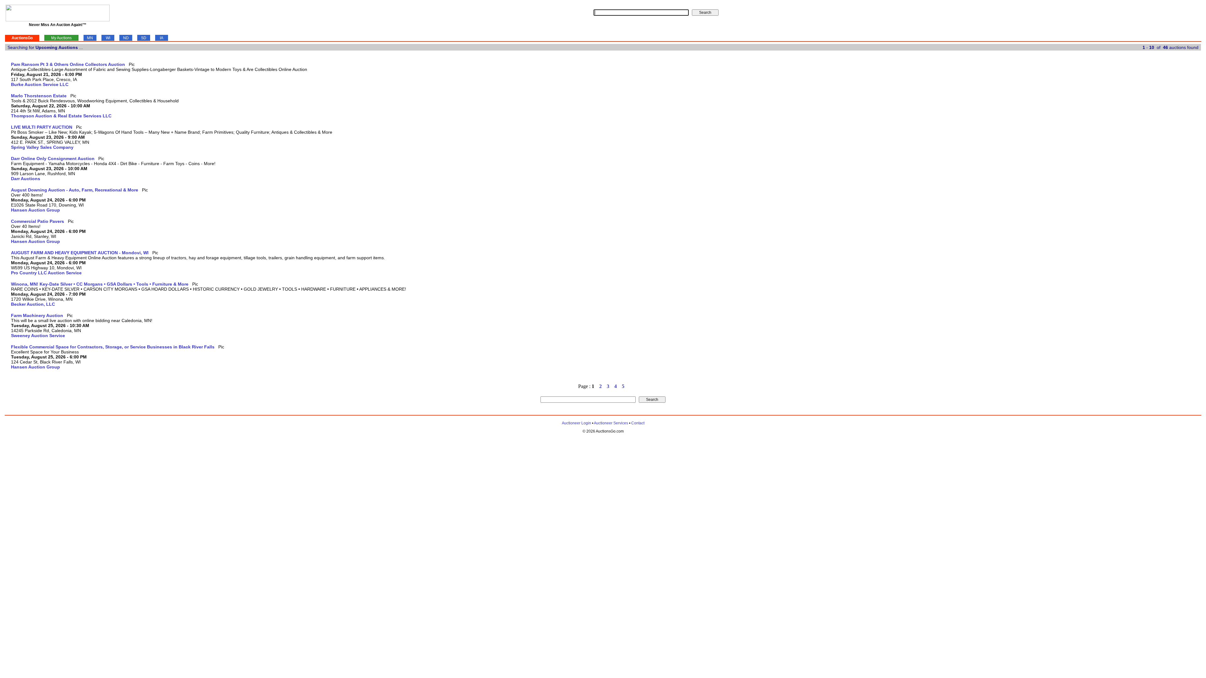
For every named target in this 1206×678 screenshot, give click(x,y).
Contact (637, 423)
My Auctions (61, 38)
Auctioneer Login (576, 423)
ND (126, 38)
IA (161, 38)
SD (143, 38)
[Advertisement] (1175, 156)
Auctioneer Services (611, 423)
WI (108, 38)
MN (90, 38)
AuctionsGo (22, 38)
